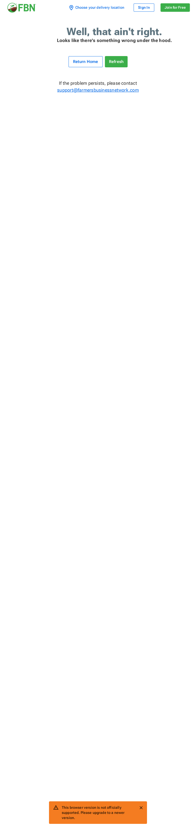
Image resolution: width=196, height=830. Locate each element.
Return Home (85, 61)
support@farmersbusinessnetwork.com (98, 90)
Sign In (144, 7)
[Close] (141, 808)
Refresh (116, 61)
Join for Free (175, 7)
